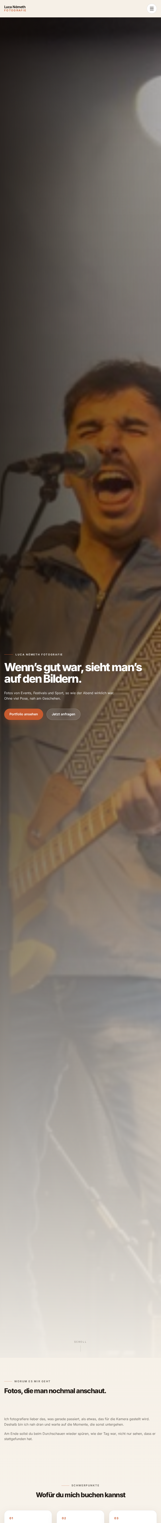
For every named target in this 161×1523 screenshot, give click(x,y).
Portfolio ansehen (23, 714)
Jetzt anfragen (63, 714)
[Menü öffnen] (152, 9)
